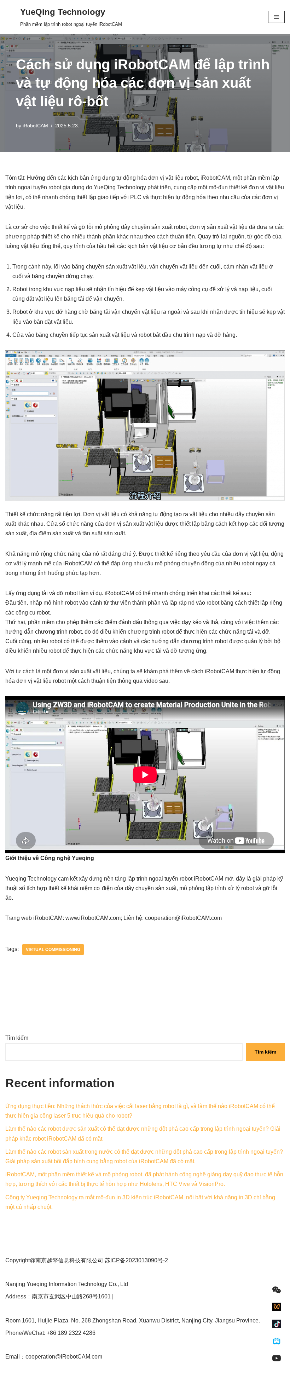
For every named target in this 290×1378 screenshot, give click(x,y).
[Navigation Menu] (276, 17)
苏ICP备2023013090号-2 (136, 1260)
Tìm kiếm (16, 1038)
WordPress (68, 1370)
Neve (12, 1370)
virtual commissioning (53, 949)
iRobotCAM (35, 125)
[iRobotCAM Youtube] (276, 1358)
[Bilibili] (276, 1341)
